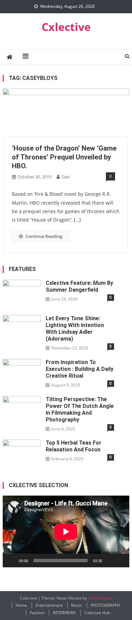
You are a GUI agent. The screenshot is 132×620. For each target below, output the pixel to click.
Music (76, 605)
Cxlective (66, 26)
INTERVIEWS (64, 613)
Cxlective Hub (97, 613)
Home (21, 605)
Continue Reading (43, 236)
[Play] (11, 560)
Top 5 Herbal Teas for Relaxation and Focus (74, 446)
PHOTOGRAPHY (105, 605)
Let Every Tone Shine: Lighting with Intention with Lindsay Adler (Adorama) (75, 328)
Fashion (37, 613)
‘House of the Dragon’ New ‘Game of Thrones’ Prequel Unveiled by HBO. (64, 157)
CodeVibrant (99, 598)
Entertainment (49, 605)
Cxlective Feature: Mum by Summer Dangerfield (79, 286)
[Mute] (109, 560)
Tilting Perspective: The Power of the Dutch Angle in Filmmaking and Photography (80, 409)
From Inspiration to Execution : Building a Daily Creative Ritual (79, 369)
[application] (66, 531)
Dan (66, 177)
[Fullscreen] (120, 560)
